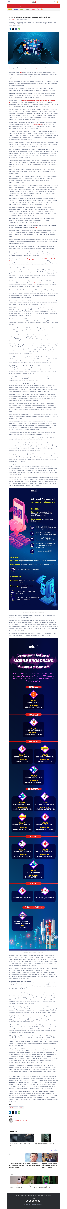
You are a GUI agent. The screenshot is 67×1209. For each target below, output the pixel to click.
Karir (33, 1198)
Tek (15, 6)
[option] (22, 1140)
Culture (37, 6)
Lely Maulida (14, 19)
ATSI (21, 1108)
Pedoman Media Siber (44, 1195)
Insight (43, 6)
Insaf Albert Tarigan (21, 1120)
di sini (37, 69)
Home (10, 6)
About (17, 1195)
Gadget (20, 6)
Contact (23, 1195)
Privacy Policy (32, 1195)
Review (26, 6)
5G (21, 72)
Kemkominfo (38, 124)
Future (31, 6)
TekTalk (49, 6)
